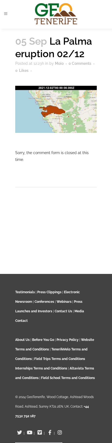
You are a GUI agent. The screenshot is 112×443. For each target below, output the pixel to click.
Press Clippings (49, 292)
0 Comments (80, 63)
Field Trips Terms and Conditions (59, 359)
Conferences (44, 302)
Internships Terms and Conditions (41, 368)
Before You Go (42, 340)
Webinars (64, 302)
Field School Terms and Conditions (68, 378)
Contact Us (63, 311)
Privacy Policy (68, 340)
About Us (22, 340)
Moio (59, 63)
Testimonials (25, 292)
